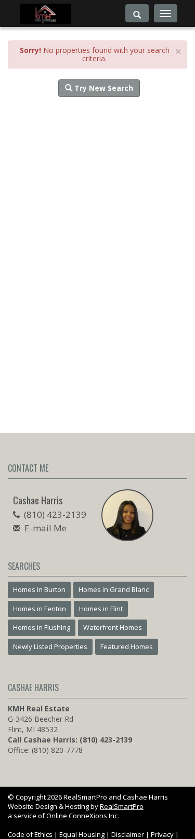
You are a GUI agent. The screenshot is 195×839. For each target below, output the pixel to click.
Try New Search (102, 88)
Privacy (162, 834)
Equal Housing (82, 834)
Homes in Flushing (41, 627)
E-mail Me (45, 528)
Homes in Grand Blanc (114, 589)
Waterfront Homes (112, 627)
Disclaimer (127, 834)
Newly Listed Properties (50, 646)
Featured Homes (126, 646)
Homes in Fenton (39, 608)
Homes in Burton (39, 589)
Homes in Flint (101, 608)
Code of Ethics (30, 834)
